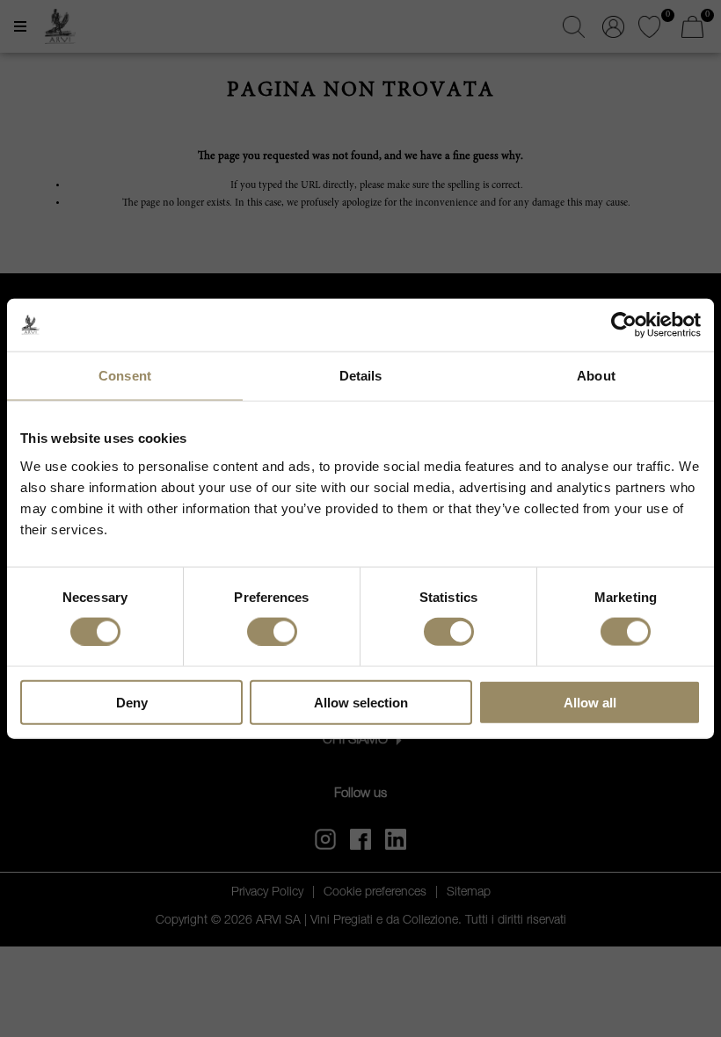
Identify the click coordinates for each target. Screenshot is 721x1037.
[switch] (272, 631)
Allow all (590, 701)
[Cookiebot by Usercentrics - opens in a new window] (624, 325)
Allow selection (361, 701)
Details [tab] (360, 375)
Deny (132, 701)
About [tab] (596, 375)
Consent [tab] (124, 375)
